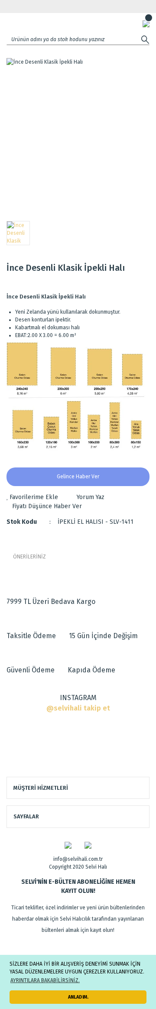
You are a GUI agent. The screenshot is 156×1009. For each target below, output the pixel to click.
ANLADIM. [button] (78, 997)
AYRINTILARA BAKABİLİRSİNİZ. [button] (45, 980)
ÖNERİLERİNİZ (29, 557)
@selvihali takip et (78, 708)
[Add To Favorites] (32, 497)
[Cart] (146, 23)
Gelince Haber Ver (78, 477)
